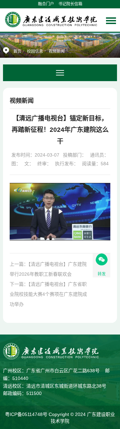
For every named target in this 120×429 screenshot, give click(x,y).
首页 (17, 51)
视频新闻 (57, 51)
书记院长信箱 (70, 4)
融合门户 (46, 4)
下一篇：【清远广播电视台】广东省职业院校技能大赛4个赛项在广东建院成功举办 (48, 294)
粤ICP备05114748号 (27, 414)
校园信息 (35, 51)
